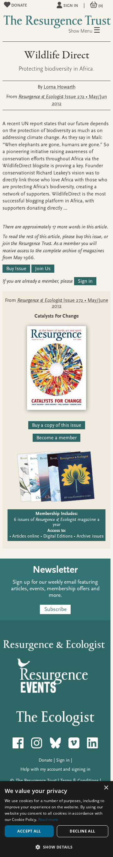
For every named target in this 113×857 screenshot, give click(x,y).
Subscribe (55, 609)
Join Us (43, 268)
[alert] (56, 819)
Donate (18, 5)
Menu (90, 30)
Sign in (70, 5)
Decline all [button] (82, 831)
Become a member (56, 438)
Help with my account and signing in (55, 769)
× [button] (106, 787)
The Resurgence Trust (36, 780)
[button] (56, 847)
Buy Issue (16, 268)
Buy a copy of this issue (56, 425)
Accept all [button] (29, 831)
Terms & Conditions (79, 780)
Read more (48, 819)
